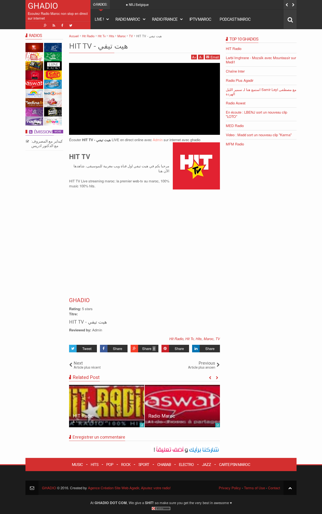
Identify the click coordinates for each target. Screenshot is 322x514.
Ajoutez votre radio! (156, 487)
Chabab (164, 464)
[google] (45, 25)
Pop (109, 464)
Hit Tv (189, 338)
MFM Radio (235, 143)
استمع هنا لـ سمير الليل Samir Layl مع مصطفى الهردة (261, 91)
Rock (125, 464)
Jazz (206, 464)
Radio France (165, 19)
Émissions (44, 131)
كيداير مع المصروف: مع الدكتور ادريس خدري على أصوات (47, 145)
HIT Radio (83, 416)
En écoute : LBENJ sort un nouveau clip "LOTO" (256, 114)
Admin (158, 139)
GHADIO (43, 6)
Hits (199, 338)
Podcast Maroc (235, 19)
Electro (186, 464)
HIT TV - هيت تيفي (98, 45)
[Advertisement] (144, 98)
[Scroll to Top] (290, 488)
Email (215, 57)
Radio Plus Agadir (239, 80)
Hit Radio (176, 338)
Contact (274, 487)
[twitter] (70, 25)
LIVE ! (99, 19)
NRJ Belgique (139, 5)
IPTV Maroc (200, 19)
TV (217, 338)
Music (77, 464)
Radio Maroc (128, 19)
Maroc (209, 338)
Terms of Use (254, 487)
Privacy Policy (230, 487)
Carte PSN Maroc (234, 464)
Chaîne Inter (235, 71)
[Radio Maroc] (182, 406)
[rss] (54, 25)
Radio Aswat (235, 102)
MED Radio (235, 125)
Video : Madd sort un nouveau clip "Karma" (259, 134)
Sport (143, 464)
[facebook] (62, 25)
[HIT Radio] (106, 406)
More (57, 131)
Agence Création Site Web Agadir (113, 487)
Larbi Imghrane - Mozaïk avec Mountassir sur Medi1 (261, 59)
